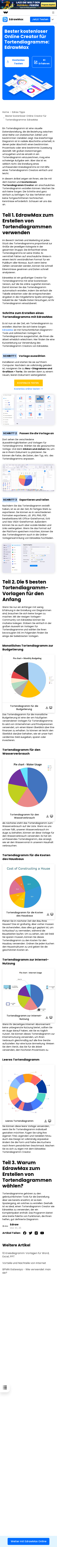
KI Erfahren (44, 61)
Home (5, 112)
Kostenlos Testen (18, 61)
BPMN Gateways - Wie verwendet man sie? (26, 1271)
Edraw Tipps (18, 112)
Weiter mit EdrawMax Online (28, 1541)
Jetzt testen (40, 19)
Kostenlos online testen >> (28, 388)
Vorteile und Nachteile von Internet (24, 1263)
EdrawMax (7, 330)
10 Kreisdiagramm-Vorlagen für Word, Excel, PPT (25, 1254)
